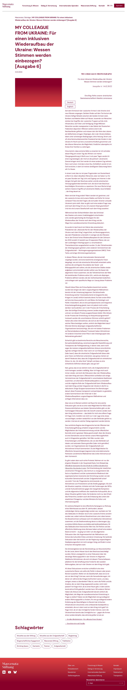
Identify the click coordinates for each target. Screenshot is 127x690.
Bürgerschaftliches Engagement (28, 641)
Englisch (70, 106)
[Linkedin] (4, 672)
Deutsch (70, 102)
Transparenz (118, 675)
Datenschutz (118, 672)
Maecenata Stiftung (88, 6)
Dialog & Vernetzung (49, 6)
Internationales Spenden (68, 6)
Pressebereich (73, 669)
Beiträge (28, 17)
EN (111, 6)
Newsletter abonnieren (121, 683)
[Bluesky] (15, 672)
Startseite (36, 646)
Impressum (118, 669)
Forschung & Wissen (30, 6)
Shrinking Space (22, 646)
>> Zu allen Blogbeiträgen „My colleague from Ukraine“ (83, 619)
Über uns (71, 665)
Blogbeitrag (72, 636)
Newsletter (72, 672)
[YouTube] (9, 672)
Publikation (67, 641)
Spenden (119, 6)
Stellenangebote (74, 675)
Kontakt (102, 6)
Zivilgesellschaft (60, 646)
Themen (47, 646)
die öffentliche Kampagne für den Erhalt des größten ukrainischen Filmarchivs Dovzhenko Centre (86, 465)
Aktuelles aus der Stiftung (26, 636)
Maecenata (19, 17)
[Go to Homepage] (31, 666)
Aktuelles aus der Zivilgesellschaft (52, 636)
